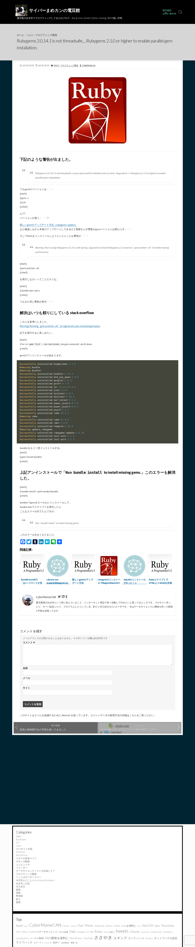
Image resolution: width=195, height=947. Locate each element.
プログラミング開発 (46, 34)
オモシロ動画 (23, 861)
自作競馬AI (65, 943)
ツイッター (21, 867)
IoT (18, 842)
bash (26, 926)
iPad (80, 925)
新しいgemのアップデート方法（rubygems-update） (48, 224)
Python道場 (63, 932)
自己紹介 (167, 10)
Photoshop (167, 925)
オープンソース (136, 938)
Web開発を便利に (57, 938)
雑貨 (18, 902)
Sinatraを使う (109, 932)
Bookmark (21, 839)
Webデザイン (168, 932)
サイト (26, 687)
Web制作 (39, 938)
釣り (18, 899)
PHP (18, 932)
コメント (29, 642)
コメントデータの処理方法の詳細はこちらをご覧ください (122, 715)
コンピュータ (23, 864)
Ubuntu (135, 931)
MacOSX (147, 925)
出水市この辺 (23, 883)
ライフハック (24, 942)
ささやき (103, 937)
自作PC (56, 942)
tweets (122, 931)
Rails (72, 931)
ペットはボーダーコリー (28, 877)
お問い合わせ (169, 13)
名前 (25, 668)
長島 (72, 943)
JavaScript (99, 925)
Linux (18, 845)
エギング (120, 938)
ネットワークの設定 (165, 938)
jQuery (109, 925)
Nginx (157, 925)
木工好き (20, 886)
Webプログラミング (24, 938)
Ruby (98, 931)
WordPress (22, 855)
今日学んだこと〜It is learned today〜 (35, 880)
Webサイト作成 (24, 848)
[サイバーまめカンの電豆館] (21, 10)
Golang (73, 926)
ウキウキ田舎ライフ (26, 858)
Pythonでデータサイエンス (43, 931)
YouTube (88, 938)
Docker (66, 925)
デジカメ (149, 938)
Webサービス (156, 932)
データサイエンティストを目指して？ (35, 870)
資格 (18, 892)
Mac (139, 926)
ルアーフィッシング (42, 942)
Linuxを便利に (128, 925)
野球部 (19, 895)
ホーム (20, 34)
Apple (30, 34)
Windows (20, 852)
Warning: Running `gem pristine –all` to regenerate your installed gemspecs (60, 325)
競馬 (18, 889)
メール (26, 677)
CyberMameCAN (88, 65)
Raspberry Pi (83, 932)
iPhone (88, 925)
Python (24, 932)
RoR (91, 932)
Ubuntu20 (145, 932)
